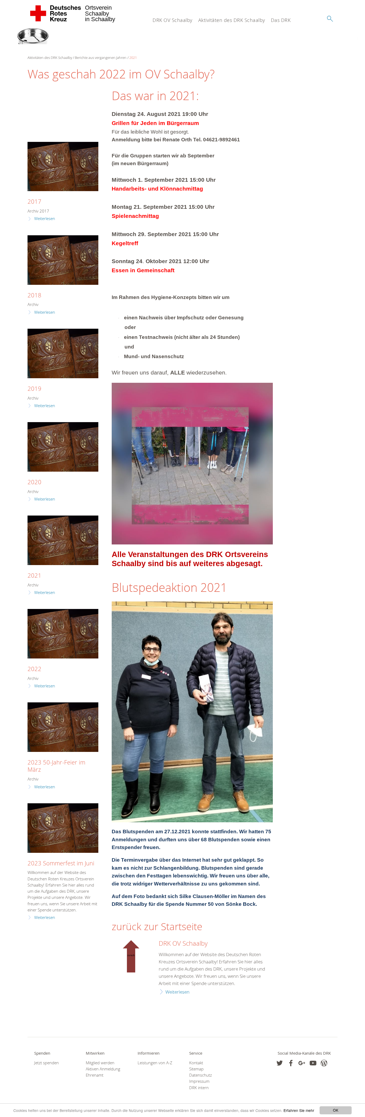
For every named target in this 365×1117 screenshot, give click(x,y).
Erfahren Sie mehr (299, 1110)
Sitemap (196, 1068)
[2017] (63, 166)
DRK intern (199, 1087)
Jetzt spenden (46, 1062)
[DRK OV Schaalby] (132, 956)
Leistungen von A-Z (155, 1062)
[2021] (63, 540)
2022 (34, 668)
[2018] (63, 260)
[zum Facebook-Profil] (279, 1063)
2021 (133, 57)
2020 (34, 482)
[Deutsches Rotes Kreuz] (56, 13)
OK (335, 1110)
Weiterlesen (177, 992)
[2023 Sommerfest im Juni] (63, 828)
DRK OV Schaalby (172, 20)
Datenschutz (200, 1075)
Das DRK (281, 20)
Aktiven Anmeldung (103, 1068)
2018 (34, 295)
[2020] (63, 447)
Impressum (199, 1081)
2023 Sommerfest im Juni (61, 863)
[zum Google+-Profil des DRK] (301, 1063)
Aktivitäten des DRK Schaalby (231, 20)
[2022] (63, 633)
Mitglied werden (100, 1062)
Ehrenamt (94, 1075)
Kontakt (196, 1062)
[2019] (63, 353)
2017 (34, 201)
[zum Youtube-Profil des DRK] (313, 1063)
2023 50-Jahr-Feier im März (56, 766)
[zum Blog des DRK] (324, 1063)
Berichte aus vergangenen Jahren (100, 57)
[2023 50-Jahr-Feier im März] (63, 727)
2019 (34, 388)
